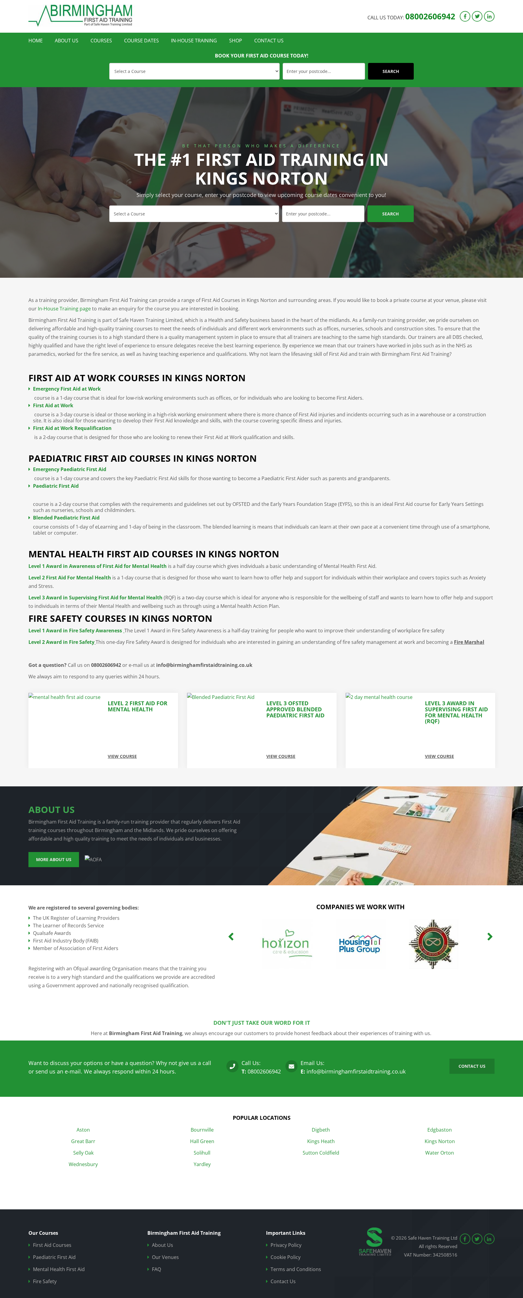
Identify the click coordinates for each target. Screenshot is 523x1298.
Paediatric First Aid (54, 1257)
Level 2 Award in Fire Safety (61, 642)
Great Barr (83, 1141)
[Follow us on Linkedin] (489, 16)
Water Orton (439, 1152)
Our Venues (165, 1257)
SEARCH (391, 71)
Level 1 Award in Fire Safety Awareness (75, 630)
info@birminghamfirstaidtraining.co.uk (356, 1071)
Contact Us (269, 40)
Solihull (202, 1152)
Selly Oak (83, 1152)
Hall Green (202, 1141)
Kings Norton (440, 1141)
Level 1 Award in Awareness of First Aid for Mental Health (97, 566)
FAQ (156, 1269)
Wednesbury (83, 1164)
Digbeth (321, 1129)
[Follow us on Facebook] (465, 16)
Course (115, 65)
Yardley (202, 1164)
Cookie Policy (286, 1257)
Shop (235, 40)
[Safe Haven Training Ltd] (84, 16)
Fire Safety (45, 1281)
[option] (261, 182)
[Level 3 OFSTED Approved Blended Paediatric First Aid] (65, 730)
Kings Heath (321, 1141)
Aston (83, 1129)
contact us (472, 1066)
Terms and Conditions (296, 1269)
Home (35, 40)
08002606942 (430, 16)
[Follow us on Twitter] (477, 16)
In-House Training (194, 40)
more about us (53, 859)
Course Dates (141, 40)
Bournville (202, 1129)
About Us (66, 40)
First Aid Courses (52, 1245)
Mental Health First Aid (59, 1269)
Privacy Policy (286, 1245)
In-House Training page (64, 308)
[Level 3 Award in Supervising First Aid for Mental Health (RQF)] (224, 730)
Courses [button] (101, 40)
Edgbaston (439, 1129)
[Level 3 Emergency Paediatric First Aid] (383, 730)
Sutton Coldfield (321, 1152)
